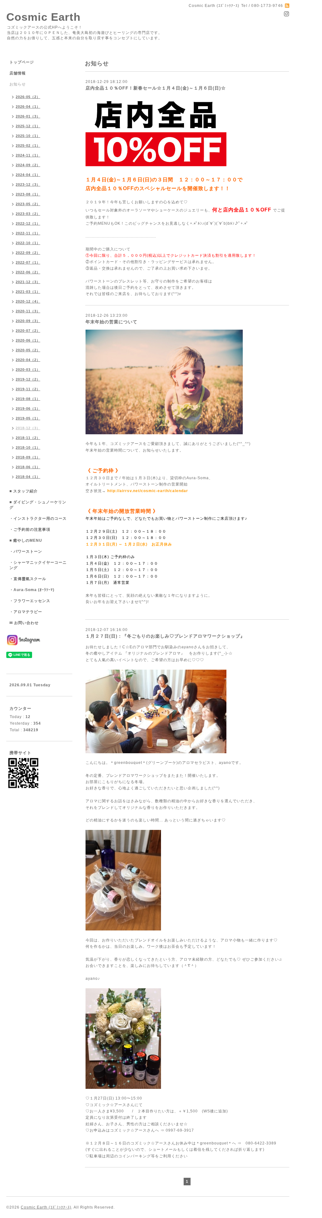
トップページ (21, 62)
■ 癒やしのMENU (25, 540)
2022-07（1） (28, 262)
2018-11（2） (28, 438)
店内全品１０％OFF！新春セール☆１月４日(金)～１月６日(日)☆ (156, 88)
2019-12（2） (28, 379)
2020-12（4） (28, 301)
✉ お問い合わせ (24, 623)
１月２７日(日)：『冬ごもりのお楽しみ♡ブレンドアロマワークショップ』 (165, 636)
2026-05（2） (28, 97)
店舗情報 (17, 73)
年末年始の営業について (111, 321)
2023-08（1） (28, 194)
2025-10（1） (28, 136)
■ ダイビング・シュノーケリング (37, 505)
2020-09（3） (28, 321)
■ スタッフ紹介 (23, 491)
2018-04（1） (28, 477)
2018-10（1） (28, 447)
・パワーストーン (25, 551)
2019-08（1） (28, 399)
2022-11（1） (28, 233)
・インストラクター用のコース (38, 518)
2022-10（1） (28, 243)
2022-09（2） (28, 253)
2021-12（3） (28, 282)
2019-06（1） (28, 408)
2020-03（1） (28, 369)
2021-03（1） (28, 292)
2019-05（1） (28, 418)
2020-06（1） (28, 340)
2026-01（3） (28, 116)
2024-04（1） (28, 175)
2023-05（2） (28, 204)
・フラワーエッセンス (29, 601)
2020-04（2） (28, 360)
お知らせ (17, 84)
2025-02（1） (28, 145)
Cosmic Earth (43, 17)
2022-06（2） (28, 272)
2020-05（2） (28, 350)
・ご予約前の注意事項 (29, 529)
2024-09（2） (28, 165)
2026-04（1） (28, 106)
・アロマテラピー (25, 612)
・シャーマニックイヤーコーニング (38, 565)
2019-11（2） (28, 389)
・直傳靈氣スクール (27, 579)
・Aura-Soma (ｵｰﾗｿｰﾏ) (31, 590)
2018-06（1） (28, 467)
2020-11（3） (28, 311)
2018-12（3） (28, 428)
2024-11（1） (28, 155)
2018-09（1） (28, 457)
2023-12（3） (28, 184)
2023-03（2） (28, 214)
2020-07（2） (28, 330)
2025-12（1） (28, 126)
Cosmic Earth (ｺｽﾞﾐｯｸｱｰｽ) (46, 1207)
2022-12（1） (28, 223)
